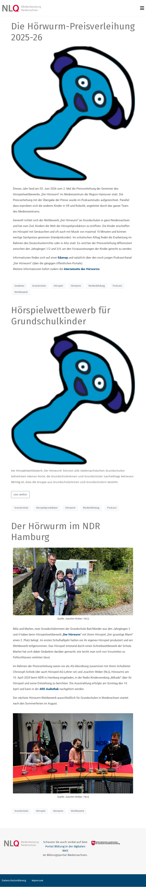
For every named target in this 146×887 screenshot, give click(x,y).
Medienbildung (97, 285)
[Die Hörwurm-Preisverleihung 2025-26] (73, 113)
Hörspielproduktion (47, 507)
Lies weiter (20, 494)
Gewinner (19, 285)
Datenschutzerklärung (14, 880)
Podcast (117, 285)
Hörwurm (76, 285)
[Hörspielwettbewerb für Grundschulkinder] (73, 397)
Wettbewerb (21, 292)
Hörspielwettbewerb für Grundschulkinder (60, 316)
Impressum (37, 880)
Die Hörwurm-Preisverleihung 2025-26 (73, 32)
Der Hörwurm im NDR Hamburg (55, 532)
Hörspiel (58, 285)
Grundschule (39, 285)
